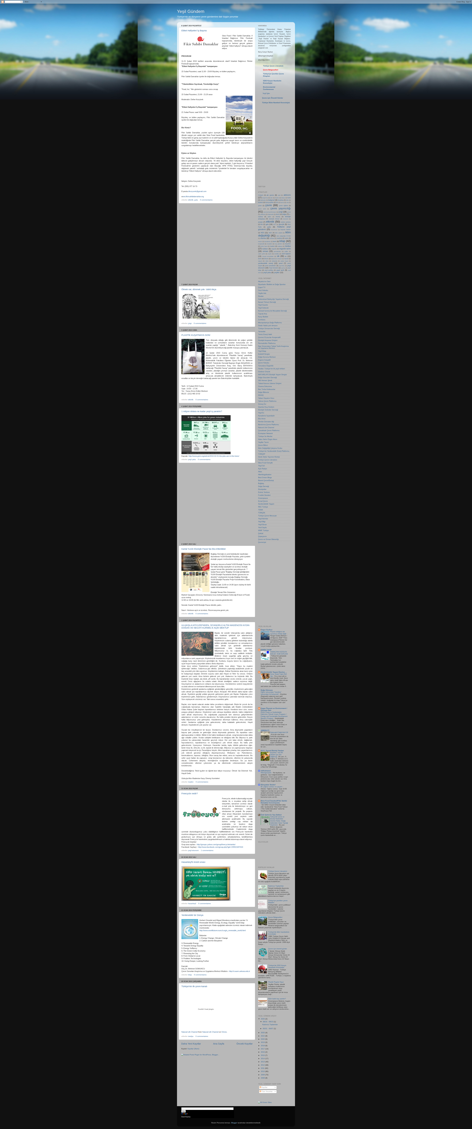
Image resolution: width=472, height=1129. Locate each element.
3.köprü (260, 195)
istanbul (263, 238)
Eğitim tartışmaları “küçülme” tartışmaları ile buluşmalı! (271, 693)
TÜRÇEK (261, 513)
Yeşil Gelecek (263, 308)
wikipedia (274, 261)
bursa (282, 202)
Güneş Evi (262, 404)
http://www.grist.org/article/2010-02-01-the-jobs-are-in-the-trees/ (214, 456)
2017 (263, 1049)
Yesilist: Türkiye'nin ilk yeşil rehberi (271, 369)
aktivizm (287, 195)
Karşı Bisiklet (263, 317)
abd (279, 195)
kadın (286, 238)
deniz (278, 214)
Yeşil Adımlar (263, 519)
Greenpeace (263, 498)
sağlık (286, 251)
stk (278, 256)
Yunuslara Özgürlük (265, 366)
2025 (263, 1033)
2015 (263, 1055)
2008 (263, 1078)
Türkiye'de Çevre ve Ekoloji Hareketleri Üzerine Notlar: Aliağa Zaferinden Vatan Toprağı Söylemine (279, 821)
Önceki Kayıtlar (244, 1043)
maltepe (280, 246)
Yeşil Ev (261, 413)
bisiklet (260, 202)
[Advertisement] (217, 243)
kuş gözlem (278, 244)
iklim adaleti (278, 233)
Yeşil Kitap (262, 351)
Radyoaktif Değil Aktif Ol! (279, 732)
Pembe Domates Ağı (266, 422)
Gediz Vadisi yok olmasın (268, 326)
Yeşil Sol (261, 466)
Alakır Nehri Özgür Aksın (267, 439)
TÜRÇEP (261, 454)
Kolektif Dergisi (264, 354)
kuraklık (269, 244)
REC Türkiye (263, 507)
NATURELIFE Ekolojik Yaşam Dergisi (272, 375)
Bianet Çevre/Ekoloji (266, 480)
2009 (263, 1075)
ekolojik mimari (274, 219)
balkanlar (263, 200)
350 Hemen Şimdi (265, 380)
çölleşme (263, 214)
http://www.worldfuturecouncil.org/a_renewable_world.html (222, 930)
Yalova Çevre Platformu (267, 401)
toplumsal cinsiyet (276, 258)
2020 (263, 1039)
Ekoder (261, 296)
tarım (259, 259)
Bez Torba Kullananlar (266, 389)
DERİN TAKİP (266, 650)
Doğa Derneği (263, 486)
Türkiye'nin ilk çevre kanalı (194, 986)
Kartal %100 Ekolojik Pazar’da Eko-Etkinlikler (203, 549)
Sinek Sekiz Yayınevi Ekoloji (269, 457)
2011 (263, 1068)
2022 (263, 1036)
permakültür (277, 251)
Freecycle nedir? (189, 793)
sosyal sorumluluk (268, 256)
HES (262, 233)
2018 (263, 1046)
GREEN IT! (265, 730)
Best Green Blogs (265, 477)
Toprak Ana (262, 314)
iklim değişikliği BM (284, 236)
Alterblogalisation (264, 475)
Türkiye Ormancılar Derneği (269, 328)
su (286, 256)
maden (190, 782)
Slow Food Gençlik (265, 463)
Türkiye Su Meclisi (265, 436)
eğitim (269, 216)
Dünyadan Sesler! (268, 785)
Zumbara (261, 320)
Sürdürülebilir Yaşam (266, 504)
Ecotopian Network (265, 433)
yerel (281, 263)
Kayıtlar (264, 1087)
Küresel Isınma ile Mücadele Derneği (272, 311)
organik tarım (285, 249)
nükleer (265, 249)
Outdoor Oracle (264, 372)
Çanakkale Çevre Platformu (269, 430)
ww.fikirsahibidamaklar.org (193, 197)
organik (273, 249)
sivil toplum (286, 254)
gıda (196, 200)
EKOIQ (261, 395)
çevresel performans (270, 212)
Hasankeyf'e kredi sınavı (193, 862)
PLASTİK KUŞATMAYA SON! (195, 335)
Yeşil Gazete (263, 305)
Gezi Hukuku (263, 290)
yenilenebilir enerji (265, 263)
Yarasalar (262, 331)
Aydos (277, 198)
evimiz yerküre (286, 222)
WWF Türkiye (263, 530)
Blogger (234, 1123)
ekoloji (278, 217)
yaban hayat (284, 261)
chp (287, 202)
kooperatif (261, 244)
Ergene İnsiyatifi (264, 360)
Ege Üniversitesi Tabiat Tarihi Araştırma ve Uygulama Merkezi (273, 347)
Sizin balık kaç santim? (277, 999)
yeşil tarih (280, 270)
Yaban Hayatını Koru (266, 398)
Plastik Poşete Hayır (276, 982)
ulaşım (260, 261)
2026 (263, 1019)
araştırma (265, 198)
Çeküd (260, 533)
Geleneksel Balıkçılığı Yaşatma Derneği (273, 299)
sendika (276, 254)
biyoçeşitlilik (269, 202)
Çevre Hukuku (263, 363)
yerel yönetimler (270, 266)
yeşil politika (269, 270)
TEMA (260, 510)
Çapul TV (261, 287)
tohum (266, 259)
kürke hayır (263, 246)
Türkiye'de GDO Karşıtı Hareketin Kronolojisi (277, 966)
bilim (287, 200)
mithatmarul (266, 771)
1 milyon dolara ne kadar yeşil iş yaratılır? (201, 411)
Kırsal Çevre (263, 501)
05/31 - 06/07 (268, 1029)
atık (271, 198)
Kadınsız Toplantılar (276, 886)
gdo (267, 224)
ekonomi (285, 219)
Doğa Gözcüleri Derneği (267, 377)
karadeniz (267, 241)
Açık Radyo (262, 469)
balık (289, 198)
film (261, 224)
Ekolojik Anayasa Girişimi (267, 340)
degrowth (270, 214)
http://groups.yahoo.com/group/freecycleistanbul (216, 844)
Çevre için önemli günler (277, 949)
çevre (268, 205)
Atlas (260, 472)
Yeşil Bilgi (261, 522)
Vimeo (224, 1032)
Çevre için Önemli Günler (272, 98)
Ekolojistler (262, 489)
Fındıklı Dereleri (264, 495)
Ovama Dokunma (265, 386)
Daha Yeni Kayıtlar (191, 1043)
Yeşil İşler (266, 93)
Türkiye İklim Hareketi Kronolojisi (276, 103)
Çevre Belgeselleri (275, 917)
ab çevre (270, 195)
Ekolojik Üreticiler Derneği (268, 410)
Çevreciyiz (262, 542)
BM (277, 202)
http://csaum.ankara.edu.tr (239, 971)
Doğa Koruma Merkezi (267, 357)
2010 (263, 1071)
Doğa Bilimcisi (263, 392)
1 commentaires (207, 850)
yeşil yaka (192, 459)
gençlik (281, 224)
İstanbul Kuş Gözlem (266, 407)
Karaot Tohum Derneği (267, 302)
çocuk (289, 212)
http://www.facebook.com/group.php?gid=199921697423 (220, 847)
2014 (263, 1058)
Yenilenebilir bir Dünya (192, 915)
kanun (260, 241)
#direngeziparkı (266, 773)
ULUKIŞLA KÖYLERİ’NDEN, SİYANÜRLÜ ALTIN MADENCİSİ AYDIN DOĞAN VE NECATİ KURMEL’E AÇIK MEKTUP (215, 626)
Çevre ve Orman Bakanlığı (268, 539)
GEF (274, 224)
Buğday (261, 483)
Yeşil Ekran (262, 524)
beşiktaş (280, 200)
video (267, 261)
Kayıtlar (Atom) (193, 1049)
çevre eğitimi (283, 205)
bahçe (283, 198)
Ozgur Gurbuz (266, 630)
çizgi (190, 323)
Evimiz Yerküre (264, 492)
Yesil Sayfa (262, 527)
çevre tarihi (262, 209)
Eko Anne (262, 419)
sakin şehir (261, 254)
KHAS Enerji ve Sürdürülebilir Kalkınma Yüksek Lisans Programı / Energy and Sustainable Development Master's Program (274, 715)
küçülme (288, 244)
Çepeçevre (262, 536)
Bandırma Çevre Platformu (268, 425)
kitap (190, 975)
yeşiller (277, 272)
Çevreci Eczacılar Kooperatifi (269, 337)
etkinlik (190, 200)
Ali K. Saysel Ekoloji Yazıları (272, 751)
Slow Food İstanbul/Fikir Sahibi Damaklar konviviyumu (274, 802)
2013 (263, 1062)
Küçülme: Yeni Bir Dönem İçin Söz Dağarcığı (276, 755)
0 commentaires (206, 200)
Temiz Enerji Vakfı (265, 334)
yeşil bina (281, 265)
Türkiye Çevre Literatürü (273, 66)
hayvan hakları (285, 229)
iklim (270, 233)
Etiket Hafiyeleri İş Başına (194, 30)
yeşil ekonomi (193, 850)
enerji (260, 222)
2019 (263, 1042)
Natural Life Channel (189, 1032)
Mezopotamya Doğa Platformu (270, 323)
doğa (284, 214)
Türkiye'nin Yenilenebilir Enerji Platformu (273, 451)
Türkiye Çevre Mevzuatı (267, 516)
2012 (263, 1065)
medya (190, 1036)
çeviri (260, 205)
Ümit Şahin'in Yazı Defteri (271, 815)
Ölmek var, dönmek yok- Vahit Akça (198, 289)
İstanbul (272, 238)
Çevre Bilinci (263, 445)
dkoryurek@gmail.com (197, 191)
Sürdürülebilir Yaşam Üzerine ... (274, 672)
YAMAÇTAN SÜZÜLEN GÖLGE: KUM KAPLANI (279, 653)
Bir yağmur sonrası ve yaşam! (272, 787)
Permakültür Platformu (267, 343)
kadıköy (279, 238)
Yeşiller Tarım (263, 442)
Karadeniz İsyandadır (266, 416)
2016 (263, 1052)
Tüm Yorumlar (267, 1091)
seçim (269, 254)
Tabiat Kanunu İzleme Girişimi (269, 383)
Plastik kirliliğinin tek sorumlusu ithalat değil (278, 633)
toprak (286, 259)
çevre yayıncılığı (280, 208)
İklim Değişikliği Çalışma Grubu (270, 448)
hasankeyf (192, 903)
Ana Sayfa (218, 1043)
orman (265, 251)
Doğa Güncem (267, 690)
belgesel (271, 200)
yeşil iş (283, 268)
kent (274, 241)
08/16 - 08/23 (268, 1022)
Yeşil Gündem (190, 11)
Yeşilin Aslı (262, 293)
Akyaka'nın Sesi (264, 281)
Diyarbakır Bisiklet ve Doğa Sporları (272, 284)
